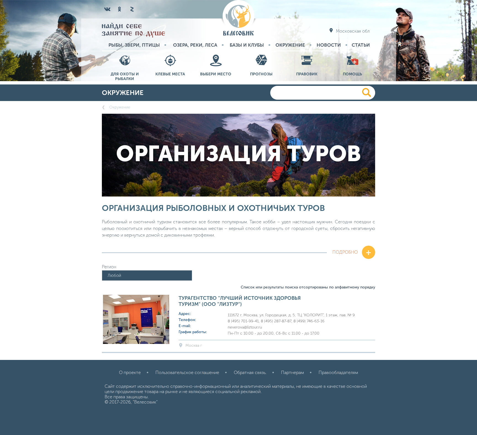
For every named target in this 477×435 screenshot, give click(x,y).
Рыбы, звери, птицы (134, 45)
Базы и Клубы (247, 45)
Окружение (290, 45)
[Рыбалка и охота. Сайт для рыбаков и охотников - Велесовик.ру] (238, 18)
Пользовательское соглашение (187, 372)
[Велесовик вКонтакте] (107, 9)
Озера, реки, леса (195, 45)
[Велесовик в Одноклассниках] (119, 9)
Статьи (361, 45)
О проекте (130, 372)
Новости (329, 45)
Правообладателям (338, 372)
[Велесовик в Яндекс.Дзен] (131, 9)
